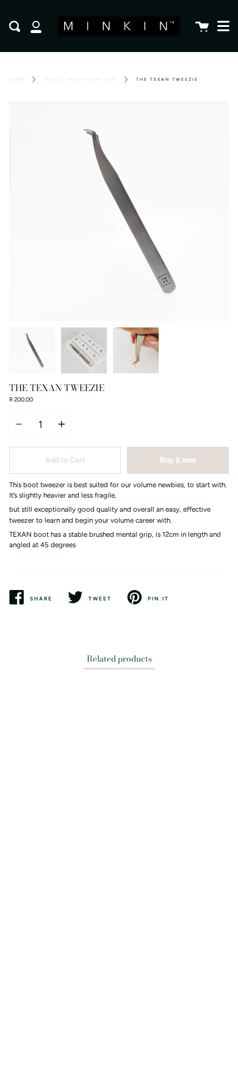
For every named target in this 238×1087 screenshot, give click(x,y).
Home (17, 79)
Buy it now (178, 460)
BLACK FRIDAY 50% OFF (80, 79)
